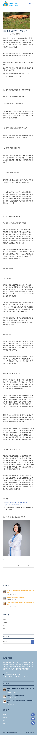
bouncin (32, 732)
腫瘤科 (4, 619)
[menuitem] (29, 3)
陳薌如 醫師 (15, 34)
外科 (19, 34)
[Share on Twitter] (18, 565)
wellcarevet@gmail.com (12, 674)
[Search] (29, 3)
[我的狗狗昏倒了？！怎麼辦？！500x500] (16, 20)
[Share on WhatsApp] (29, 565)
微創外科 (5, 622)
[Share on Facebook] (8, 565)
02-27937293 (9, 672)
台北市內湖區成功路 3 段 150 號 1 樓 (16, 676)
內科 (4, 625)
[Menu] (33, 4)
